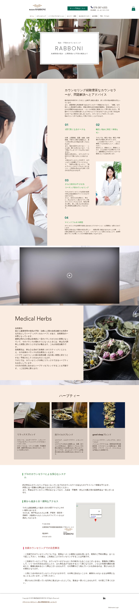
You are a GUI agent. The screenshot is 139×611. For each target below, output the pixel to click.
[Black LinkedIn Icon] (104, 598)
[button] (133, 8)
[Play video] (69, 275)
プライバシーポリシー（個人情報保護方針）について (39, 602)
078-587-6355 (100, 7)
